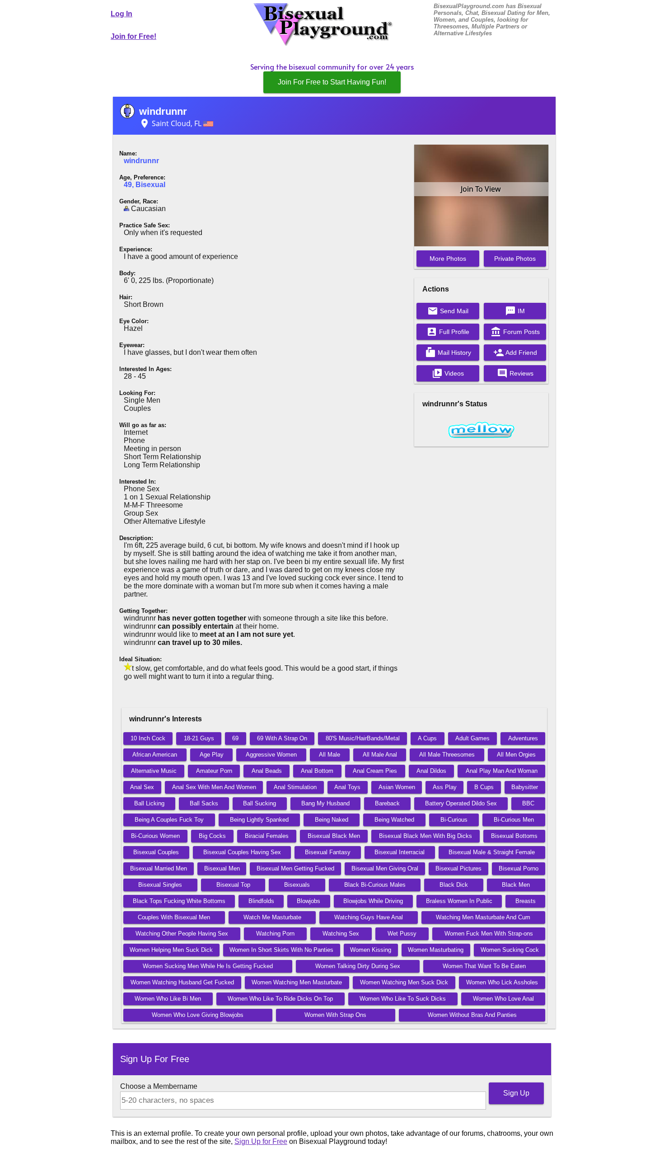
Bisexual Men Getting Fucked (295, 868)
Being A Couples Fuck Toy (169, 819)
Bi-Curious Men (514, 819)
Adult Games (472, 738)
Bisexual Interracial (399, 852)
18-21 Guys (199, 738)
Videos (448, 373)
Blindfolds (261, 901)
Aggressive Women (271, 754)
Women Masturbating (435, 949)
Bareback (387, 803)
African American (154, 754)
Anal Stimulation (295, 787)
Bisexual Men (222, 868)
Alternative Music (154, 770)
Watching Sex (341, 933)
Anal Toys (347, 787)
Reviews (515, 373)
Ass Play (445, 787)
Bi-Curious (454, 819)
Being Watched (394, 819)
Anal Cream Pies (375, 770)
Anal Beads (267, 770)
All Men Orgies (516, 754)
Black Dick (454, 884)
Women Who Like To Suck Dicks (403, 998)
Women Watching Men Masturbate (297, 982)
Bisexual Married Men (158, 868)
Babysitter (524, 787)
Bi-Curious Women (155, 836)
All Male (329, 754)
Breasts (525, 901)
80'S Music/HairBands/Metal (363, 738)
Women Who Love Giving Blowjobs (197, 1014)
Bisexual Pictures (458, 868)
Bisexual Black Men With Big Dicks (425, 836)
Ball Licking (149, 803)
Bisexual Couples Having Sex (242, 852)
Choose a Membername (158, 1086)
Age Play (212, 754)
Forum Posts (515, 331)
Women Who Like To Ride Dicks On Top (280, 998)
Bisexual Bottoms (514, 836)
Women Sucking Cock (510, 949)
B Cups (484, 787)
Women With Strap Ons (335, 1014)
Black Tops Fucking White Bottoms (179, 901)
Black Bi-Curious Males (375, 884)
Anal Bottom (317, 770)
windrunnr (163, 111)
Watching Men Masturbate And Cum (483, 917)
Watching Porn (275, 933)
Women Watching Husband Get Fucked (182, 982)
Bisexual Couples (156, 852)
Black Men (516, 884)
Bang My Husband (325, 803)
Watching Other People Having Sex (182, 933)
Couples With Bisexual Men (174, 917)
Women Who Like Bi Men (168, 998)
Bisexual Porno (518, 868)
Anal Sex (142, 787)
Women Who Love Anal (503, 998)
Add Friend (515, 352)
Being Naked (331, 819)
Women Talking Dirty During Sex (357, 966)
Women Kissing (370, 949)
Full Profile (447, 331)
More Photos (448, 258)
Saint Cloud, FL (171, 123)
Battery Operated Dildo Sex (461, 803)
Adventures (523, 738)
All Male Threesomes (447, 754)
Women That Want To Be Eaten (484, 966)
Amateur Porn (214, 770)
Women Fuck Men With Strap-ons (488, 933)
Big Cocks (212, 836)
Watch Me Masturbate (272, 917)
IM (515, 311)
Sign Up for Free (260, 1141)
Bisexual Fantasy (328, 852)
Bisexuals (297, 884)
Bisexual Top (233, 884)
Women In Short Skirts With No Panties (281, 949)
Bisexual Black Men (334, 836)
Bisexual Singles (160, 884)
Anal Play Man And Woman (502, 770)
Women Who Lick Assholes (502, 982)
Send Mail (447, 311)
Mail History (448, 352)
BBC (528, 803)
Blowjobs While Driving (373, 901)
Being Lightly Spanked (259, 819)
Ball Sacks (204, 803)
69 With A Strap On (282, 738)
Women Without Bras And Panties (472, 1014)
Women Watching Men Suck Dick (404, 982)
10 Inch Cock (148, 738)
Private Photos (515, 258)
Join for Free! (133, 36)
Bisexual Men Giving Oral (384, 868)
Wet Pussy (402, 933)
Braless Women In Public (459, 901)
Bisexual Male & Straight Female (492, 852)
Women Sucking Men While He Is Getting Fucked (208, 966)
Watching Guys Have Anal (368, 917)
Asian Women (397, 787)
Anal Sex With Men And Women (214, 787)
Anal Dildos (431, 770)
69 (235, 738)
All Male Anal (380, 754)
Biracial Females (267, 836)
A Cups (427, 738)
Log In (121, 14)
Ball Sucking (259, 803)
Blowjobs (308, 901)
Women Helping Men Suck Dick (171, 949)
